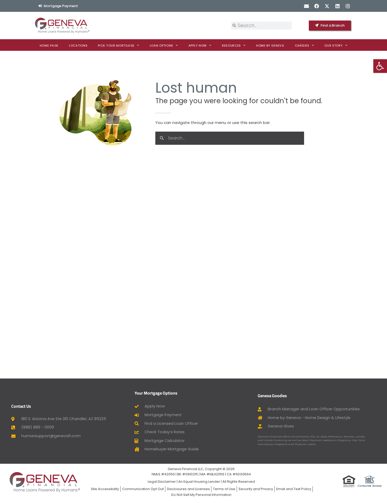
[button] (380, 66)
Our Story (333, 45)
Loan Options (161, 45)
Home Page (49, 45)
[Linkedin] (337, 6)
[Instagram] (347, 6)
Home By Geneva (270, 45)
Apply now (197, 45)
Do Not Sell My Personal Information (201, 494)
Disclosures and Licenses (188, 489)
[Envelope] (306, 6)
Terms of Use (224, 489)
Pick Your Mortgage (116, 45)
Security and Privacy (256, 489)
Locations (78, 45)
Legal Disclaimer (162, 481)
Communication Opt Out (143, 489)
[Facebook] (317, 6)
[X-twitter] (327, 6)
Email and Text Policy (293, 489)
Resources (231, 45)
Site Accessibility (105, 489)
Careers (302, 45)
